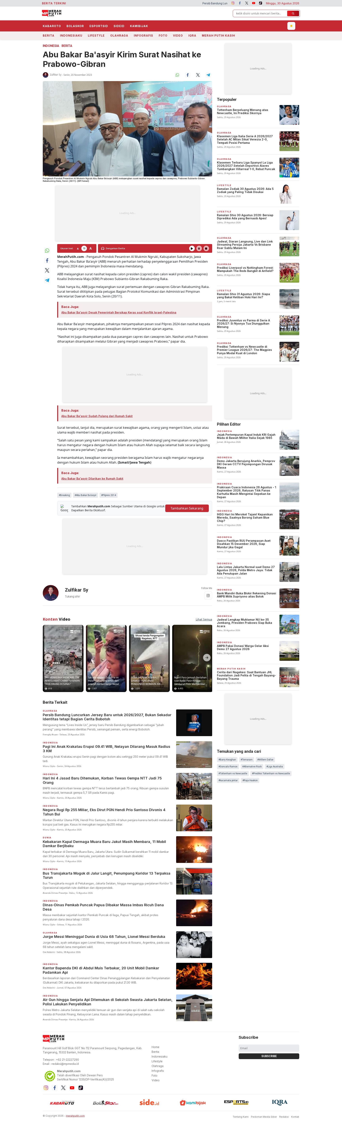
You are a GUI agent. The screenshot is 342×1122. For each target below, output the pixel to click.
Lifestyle (96, 35)
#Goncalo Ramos (228, 766)
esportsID (98, 26)
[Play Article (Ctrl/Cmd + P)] (192, 248)
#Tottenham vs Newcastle (232, 773)
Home (155, 1047)
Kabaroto (52, 26)
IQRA (192, 35)
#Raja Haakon (250, 780)
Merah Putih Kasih (218, 35)
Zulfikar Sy (55, 74)
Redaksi (284, 1116)
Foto (163, 35)
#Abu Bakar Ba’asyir (85, 495)
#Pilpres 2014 (108, 495)
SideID (119, 26)
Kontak (295, 1116)
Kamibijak (139, 26)
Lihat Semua (204, 619)
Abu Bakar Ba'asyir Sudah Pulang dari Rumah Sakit (97, 416)
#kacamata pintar (228, 780)
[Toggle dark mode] (291, 26)
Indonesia (51, 46)
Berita (48, 35)
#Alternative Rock (252, 766)
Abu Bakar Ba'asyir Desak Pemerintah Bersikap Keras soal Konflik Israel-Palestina (118, 312)
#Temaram (247, 759)
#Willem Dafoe (265, 759)
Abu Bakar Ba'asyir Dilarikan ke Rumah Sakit (92, 478)
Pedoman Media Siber (264, 1116)
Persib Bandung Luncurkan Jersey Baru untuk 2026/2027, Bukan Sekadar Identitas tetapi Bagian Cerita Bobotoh (199, 3)
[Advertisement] (127, 213)
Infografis (143, 35)
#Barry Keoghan (227, 759)
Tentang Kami (241, 1116)
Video (178, 35)
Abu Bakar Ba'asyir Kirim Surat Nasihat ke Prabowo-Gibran (122, 59)
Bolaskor (75, 26)
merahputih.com (75, 1115)
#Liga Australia (274, 766)
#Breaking (64, 495)
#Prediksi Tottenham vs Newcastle (271, 773)
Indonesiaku (71, 35)
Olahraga (119, 35)
